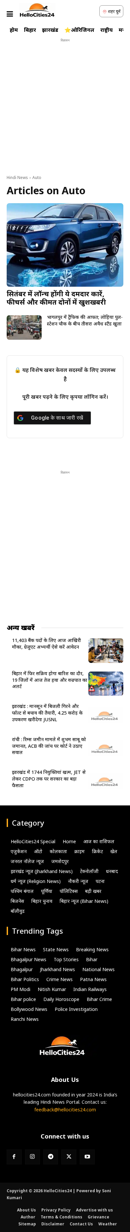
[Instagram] (32, 1156)
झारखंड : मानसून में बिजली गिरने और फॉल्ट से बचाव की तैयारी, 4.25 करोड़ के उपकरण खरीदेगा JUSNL (47, 712)
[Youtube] (87, 1156)
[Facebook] (14, 1156)
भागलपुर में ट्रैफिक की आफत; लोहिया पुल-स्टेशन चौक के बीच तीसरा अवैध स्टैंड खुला (85, 320)
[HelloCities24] (37, 10)
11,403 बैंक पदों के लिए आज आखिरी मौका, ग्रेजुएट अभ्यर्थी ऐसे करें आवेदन (46, 643)
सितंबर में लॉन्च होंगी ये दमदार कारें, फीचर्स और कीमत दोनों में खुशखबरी (56, 298)
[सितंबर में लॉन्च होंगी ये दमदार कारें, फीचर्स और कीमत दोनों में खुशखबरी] (65, 245)
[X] (68, 1156)
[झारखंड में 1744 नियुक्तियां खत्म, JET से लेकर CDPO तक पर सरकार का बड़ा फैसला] (105, 782)
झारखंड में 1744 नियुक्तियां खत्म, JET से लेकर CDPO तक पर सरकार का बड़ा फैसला (49, 778)
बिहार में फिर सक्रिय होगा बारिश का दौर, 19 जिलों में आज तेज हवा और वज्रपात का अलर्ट (49, 679)
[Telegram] (50, 1156)
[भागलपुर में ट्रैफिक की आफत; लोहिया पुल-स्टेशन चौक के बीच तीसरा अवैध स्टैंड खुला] (24, 327)
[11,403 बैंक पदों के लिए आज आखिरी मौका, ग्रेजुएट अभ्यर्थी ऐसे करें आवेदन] (105, 650)
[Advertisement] (65, 108)
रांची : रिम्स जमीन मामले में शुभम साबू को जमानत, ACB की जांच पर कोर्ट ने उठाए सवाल (49, 745)
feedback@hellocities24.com (65, 1109)
